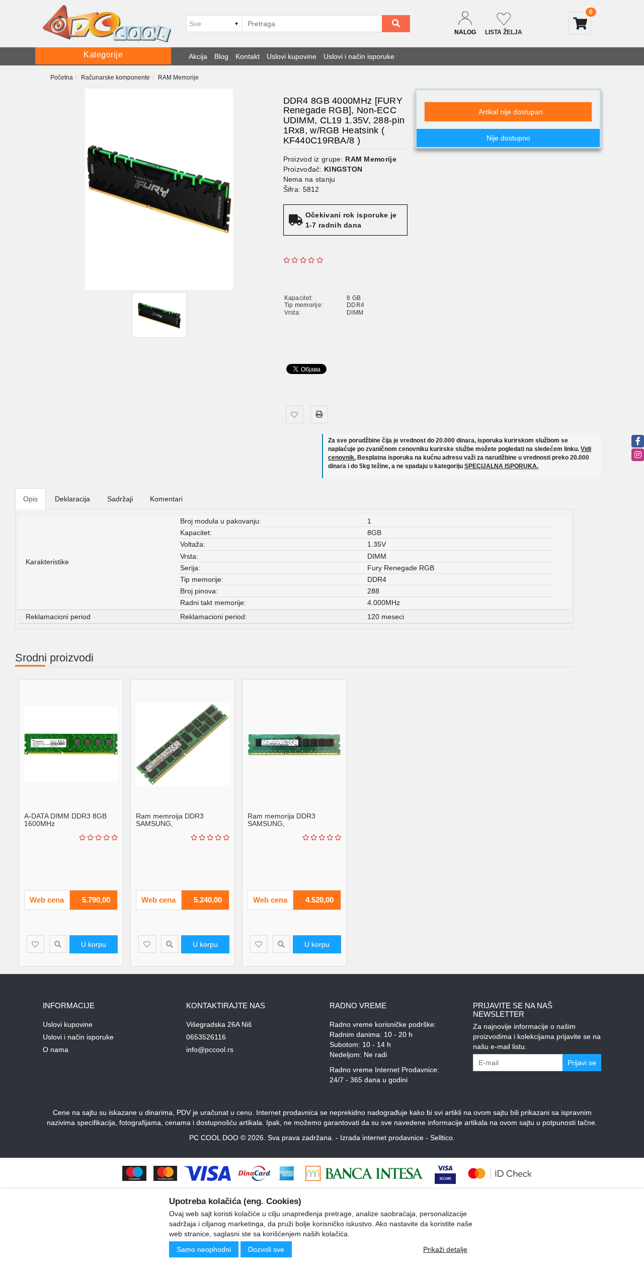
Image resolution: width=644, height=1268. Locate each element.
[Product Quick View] (58, 944)
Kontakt (247, 56)
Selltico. (442, 1138)
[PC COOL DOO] (107, 23)
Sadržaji (120, 499)
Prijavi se (582, 1063)
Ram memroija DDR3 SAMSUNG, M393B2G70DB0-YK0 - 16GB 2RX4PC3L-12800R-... (181, 827)
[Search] (396, 23)
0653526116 (206, 1037)
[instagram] (637, 455)
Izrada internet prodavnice (382, 1138)
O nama (55, 1050)
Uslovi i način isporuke (359, 56)
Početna (61, 77)
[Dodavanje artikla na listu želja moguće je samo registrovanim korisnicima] (294, 414)
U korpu (93, 944)
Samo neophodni (204, 1249)
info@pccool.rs (209, 1050)
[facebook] (637, 441)
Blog (221, 56)
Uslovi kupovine (291, 56)
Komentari (166, 499)
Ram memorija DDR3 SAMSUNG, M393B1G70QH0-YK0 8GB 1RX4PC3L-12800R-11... (291, 827)
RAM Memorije (178, 77)
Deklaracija (72, 499)
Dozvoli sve (266, 1249)
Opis (30, 499)
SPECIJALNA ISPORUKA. (501, 466)
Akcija (198, 56)
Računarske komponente (115, 77)
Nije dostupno (508, 138)
